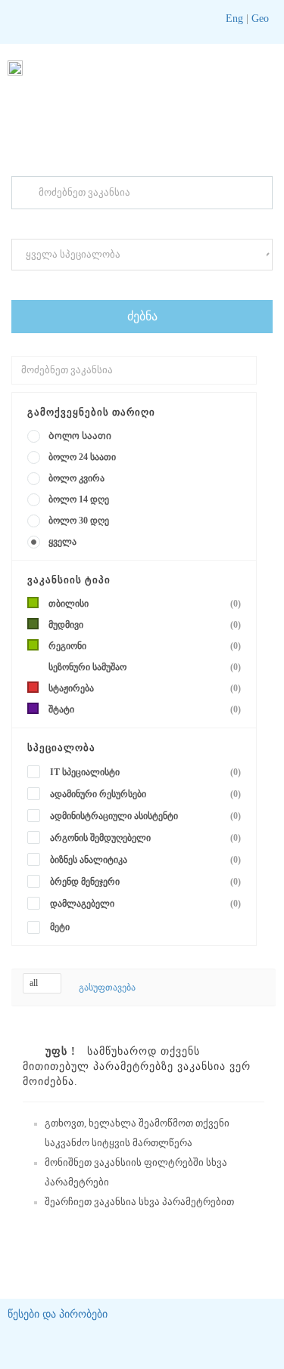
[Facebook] (198, 19)
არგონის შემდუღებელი (145, 838)
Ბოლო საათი (79, 436)
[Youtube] (159, 19)
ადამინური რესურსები (145, 794)
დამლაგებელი (145, 903)
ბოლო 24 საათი (82, 457)
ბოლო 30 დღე (78, 520)
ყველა (62, 541)
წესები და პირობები (58, 1314)
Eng (234, 18)
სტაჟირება (144, 688)
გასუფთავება (107, 987)
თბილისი (144, 603)
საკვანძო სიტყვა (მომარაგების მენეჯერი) (97, 222)
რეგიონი (144, 646)
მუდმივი (144, 625)
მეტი (60, 927)
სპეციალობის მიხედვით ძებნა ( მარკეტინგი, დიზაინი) (122, 284)
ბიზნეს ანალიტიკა (145, 859)
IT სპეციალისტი (145, 772)
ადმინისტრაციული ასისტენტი (145, 816)
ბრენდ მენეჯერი (145, 881)
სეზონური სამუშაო (144, 667)
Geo (258, 18)
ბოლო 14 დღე (78, 499)
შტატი (144, 709)
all (35, 983)
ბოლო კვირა (76, 478)
